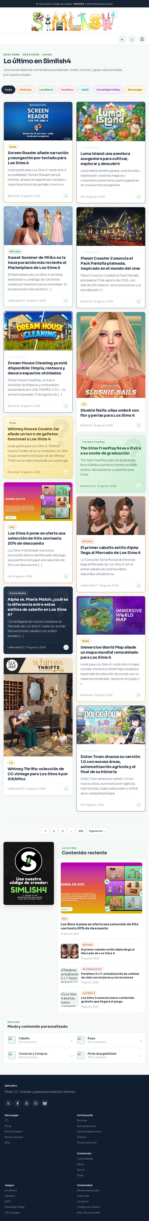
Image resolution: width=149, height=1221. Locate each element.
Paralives (67, 89)
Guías (80, 1175)
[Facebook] (17, 1103)
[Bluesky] (45, 1103)
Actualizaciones (86, 1126)
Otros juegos (12, 1212)
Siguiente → (97, 830)
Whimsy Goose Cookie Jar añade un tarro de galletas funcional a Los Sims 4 (33, 434)
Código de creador (88, 1206)
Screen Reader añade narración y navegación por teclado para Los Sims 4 (38, 157)
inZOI (85, 89)
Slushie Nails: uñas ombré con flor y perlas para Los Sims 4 (109, 413)
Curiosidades (85, 1158)
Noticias (25, 89)
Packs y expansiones (89, 1131)
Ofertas (81, 1137)
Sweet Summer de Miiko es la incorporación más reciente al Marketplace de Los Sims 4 (37, 262)
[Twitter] (8, 1103)
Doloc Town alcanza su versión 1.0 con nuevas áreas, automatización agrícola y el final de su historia (110, 764)
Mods (8, 1126)
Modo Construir (14, 1137)
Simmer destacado (88, 1190)
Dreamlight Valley (108, 89)
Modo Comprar (14, 1131)
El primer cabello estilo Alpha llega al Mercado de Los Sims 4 (107, 951)
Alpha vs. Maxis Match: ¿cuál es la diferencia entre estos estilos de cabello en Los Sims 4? (38, 607)
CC (7, 1120)
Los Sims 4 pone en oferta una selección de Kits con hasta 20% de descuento (100, 926)
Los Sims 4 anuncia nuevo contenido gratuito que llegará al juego (107, 999)
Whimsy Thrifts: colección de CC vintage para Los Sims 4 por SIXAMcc (38, 773)
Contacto (83, 1201)
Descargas (135, 89)
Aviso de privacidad (88, 1212)
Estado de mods (87, 1142)
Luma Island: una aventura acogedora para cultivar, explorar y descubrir (105, 158)
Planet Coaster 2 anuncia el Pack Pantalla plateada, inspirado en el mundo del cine (110, 263)
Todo (8, 89)
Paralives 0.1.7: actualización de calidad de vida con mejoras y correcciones (110, 975)
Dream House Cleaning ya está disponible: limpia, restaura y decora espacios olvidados (37, 368)
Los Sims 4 (46, 89)
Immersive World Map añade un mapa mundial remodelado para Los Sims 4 (109, 652)
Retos (80, 1164)
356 (81, 830)
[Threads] (26, 1103)
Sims (7, 1142)
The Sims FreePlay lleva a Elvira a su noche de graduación (110, 451)
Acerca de (83, 1195)
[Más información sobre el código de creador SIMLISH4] (28, 873)
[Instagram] (35, 1103)
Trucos (81, 1169)
